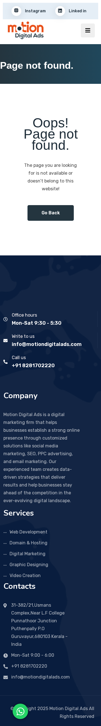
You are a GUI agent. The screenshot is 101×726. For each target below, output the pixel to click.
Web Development (28, 532)
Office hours (24, 315)
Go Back (51, 212)
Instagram (35, 11)
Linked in (77, 11)
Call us (19, 357)
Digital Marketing (27, 553)
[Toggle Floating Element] (20, 711)
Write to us (23, 336)
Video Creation (25, 575)
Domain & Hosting (28, 542)
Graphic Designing (29, 564)
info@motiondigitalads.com (47, 344)
